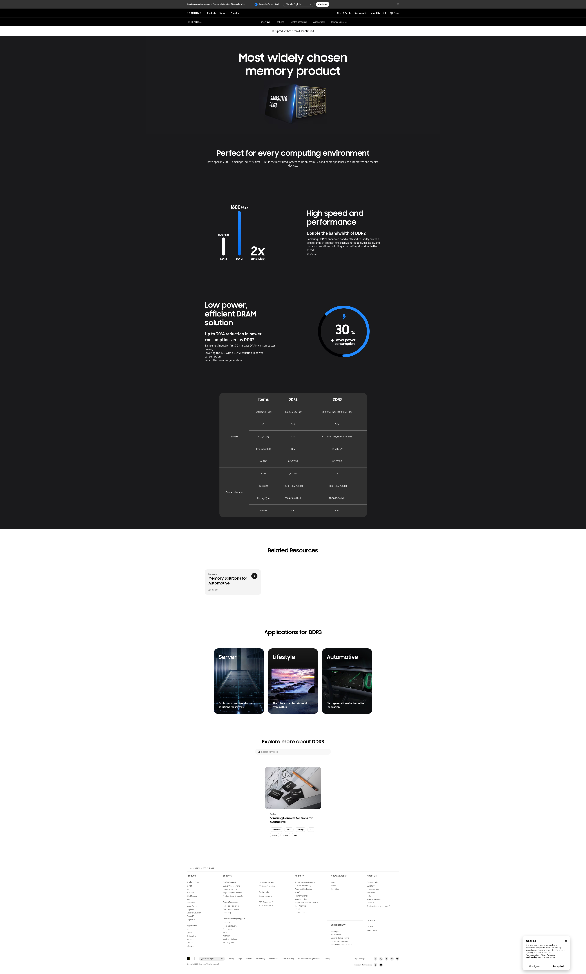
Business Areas (373, 889)
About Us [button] (375, 13)
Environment (336, 934)
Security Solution (194, 912)
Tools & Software (230, 926)
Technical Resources (231, 906)
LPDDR (285, 835)
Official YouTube (397, 959)
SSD (188, 889)
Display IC (191, 909)
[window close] (566, 941)
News (333, 882)
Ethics (369, 902)
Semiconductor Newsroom (377, 906)
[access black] (188, 958)
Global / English (293, 4)
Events (333, 885)
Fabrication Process (231, 909)
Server (189, 932)
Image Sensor (192, 906)
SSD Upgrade (228, 942)
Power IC (190, 916)
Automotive (276, 830)
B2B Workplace (265, 902)
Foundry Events (301, 896)
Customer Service (230, 889)
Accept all (558, 966)
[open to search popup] (384, 13)
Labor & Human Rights (340, 938)
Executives (371, 892)
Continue (322, 4)
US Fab (297, 909)
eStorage (300, 830)
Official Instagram (375, 959)
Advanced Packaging (303, 889)
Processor (191, 902)
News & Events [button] (344, 13)
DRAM (274, 835)
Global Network (265, 896)
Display (190, 919)
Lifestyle (190, 946)
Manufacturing (301, 899)
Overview (265, 21)
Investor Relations (374, 899)
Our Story (371, 886)
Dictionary (227, 912)
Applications (319, 21)
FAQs (225, 932)
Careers (370, 926)
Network (190, 939)
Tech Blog (335, 889)
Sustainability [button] (360, 13)
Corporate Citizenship (339, 941)
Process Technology (303, 885)
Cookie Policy (531, 957)
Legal (240, 959)
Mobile (189, 942)
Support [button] (223, 13)
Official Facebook (386, 959)
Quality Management (231, 886)
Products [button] (211, 13)
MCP (188, 899)
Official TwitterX (381, 959)
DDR (190, 22)
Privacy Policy (546, 955)
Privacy (231, 959)
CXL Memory (192, 896)
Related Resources (298, 21)
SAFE (297, 892)
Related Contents (339, 21)
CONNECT (299, 912)
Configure (534, 966)
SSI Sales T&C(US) (288, 959)
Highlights (335, 931)
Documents (227, 929)
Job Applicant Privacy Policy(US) (309, 959)
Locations (371, 920)
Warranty (226, 935)
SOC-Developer (265, 905)
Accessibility (260, 959)
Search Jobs (372, 930)
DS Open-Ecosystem (267, 886)
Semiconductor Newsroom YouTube (381, 965)
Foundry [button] (235, 13)
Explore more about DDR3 (293, 742)
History (370, 896)
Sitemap (327, 959)
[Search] (259, 752)
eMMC (289, 830)
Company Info (372, 882)
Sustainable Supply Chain (341, 944)
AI (187, 929)
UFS (311, 830)
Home (189, 868)
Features (280, 21)
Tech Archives (300, 906)
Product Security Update (233, 896)
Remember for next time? (269, 4)
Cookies (249, 959)
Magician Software (230, 939)
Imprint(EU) (273, 959)
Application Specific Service (306, 902)
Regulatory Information (232, 892)
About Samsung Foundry (305, 882)
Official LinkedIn (392, 959)
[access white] (193, 958)
